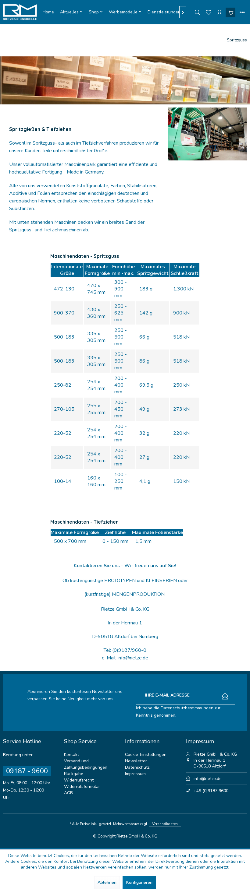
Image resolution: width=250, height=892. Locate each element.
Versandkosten (165, 823)
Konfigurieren (139, 882)
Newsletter (136, 761)
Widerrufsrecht (79, 780)
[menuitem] (48, 12)
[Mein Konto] (219, 12)
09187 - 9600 (27, 771)
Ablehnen (107, 882)
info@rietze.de (208, 778)
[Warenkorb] (230, 12)
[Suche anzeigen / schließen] (197, 12)
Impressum (135, 774)
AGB (68, 793)
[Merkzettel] (208, 12)
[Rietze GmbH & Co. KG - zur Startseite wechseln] (21, 12)
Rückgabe (73, 774)
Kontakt (71, 754)
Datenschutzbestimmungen (187, 708)
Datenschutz (137, 767)
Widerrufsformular (82, 786)
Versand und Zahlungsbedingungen (85, 764)
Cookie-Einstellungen (145, 754)
